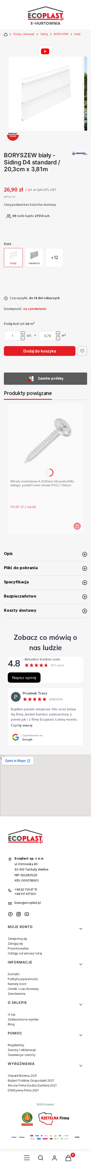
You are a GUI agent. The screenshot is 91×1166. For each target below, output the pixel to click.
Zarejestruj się (17, 939)
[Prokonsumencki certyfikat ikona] (27, 1119)
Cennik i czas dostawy (23, 989)
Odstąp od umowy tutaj (25, 953)
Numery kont (17, 984)
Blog (11, 1024)
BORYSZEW (61, 34)
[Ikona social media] (10, 914)
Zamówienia (16, 994)
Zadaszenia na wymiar (23, 1019)
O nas (11, 1015)
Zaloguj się (15, 944)
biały (77, 34)
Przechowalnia (18, 948)
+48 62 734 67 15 (26, 890)
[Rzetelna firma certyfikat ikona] (53, 1119)
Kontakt (14, 974)
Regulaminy (16, 1045)
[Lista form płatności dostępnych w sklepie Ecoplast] (45, 1137)
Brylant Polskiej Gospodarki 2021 (31, 1081)
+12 (54, 257)
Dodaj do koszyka (39, 351)
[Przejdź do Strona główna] (6, 34)
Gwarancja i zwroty (21, 1055)
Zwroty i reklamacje (22, 1050)
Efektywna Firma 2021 (23, 1090)
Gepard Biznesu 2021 (22, 1076)
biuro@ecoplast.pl (28, 903)
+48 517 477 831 (25, 894)
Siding (44, 34)
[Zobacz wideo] (45, 51)
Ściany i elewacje (23, 34)
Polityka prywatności (23, 979)
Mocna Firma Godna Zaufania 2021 (32, 1085)
